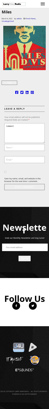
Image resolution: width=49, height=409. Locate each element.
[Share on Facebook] (16, 93)
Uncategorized (8, 21)
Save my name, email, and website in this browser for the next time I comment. (22, 180)
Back (9, 82)
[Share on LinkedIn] (27, 93)
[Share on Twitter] (21, 93)
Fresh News (31, 18)
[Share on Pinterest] (32, 93)
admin (19, 18)
